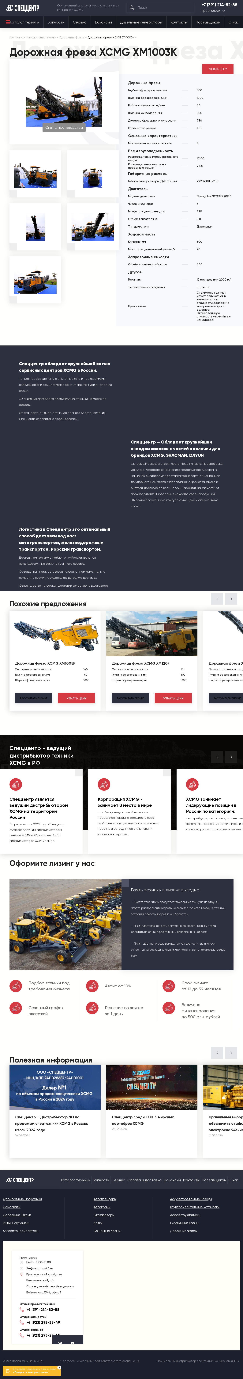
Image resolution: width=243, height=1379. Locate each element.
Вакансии (103, 22)
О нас (234, 22)
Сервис (79, 22)
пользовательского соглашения (117, 1361)
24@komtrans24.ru (39, 1268)
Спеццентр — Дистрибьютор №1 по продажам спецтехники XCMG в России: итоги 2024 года (51, 1123)
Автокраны (102, 1207)
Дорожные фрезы (183, 1231)
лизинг (33, 698)
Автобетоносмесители (20, 1231)
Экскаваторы (104, 1215)
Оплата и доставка (144, 1180)
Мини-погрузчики (16, 1223)
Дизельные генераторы (141, 22)
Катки (98, 1223)
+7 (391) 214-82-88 (219, 5)
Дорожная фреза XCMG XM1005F (45, 663)
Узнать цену (218, 69)
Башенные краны (107, 1231)
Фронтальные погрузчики (22, 1199)
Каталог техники (24, 22)
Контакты (179, 22)
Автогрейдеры (105, 1199)
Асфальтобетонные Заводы (191, 1199)
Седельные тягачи (17, 1215)
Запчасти (56, 22)
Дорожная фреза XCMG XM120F (141, 663)
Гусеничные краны (184, 1223)
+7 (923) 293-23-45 (43, 1335)
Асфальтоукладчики (185, 1215)
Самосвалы (12, 1207)
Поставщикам (208, 22)
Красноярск (211, 10)
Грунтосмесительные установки (194, 1207)
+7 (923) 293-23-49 (43, 1322)
